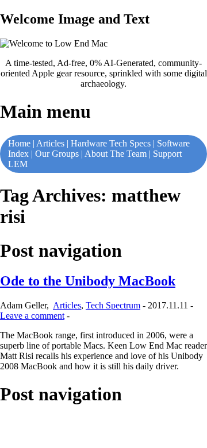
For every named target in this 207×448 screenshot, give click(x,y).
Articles (50, 143)
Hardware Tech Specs (111, 143)
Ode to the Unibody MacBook (87, 280)
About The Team (116, 154)
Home (19, 143)
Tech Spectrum (113, 305)
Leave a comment (32, 315)
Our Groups (57, 154)
